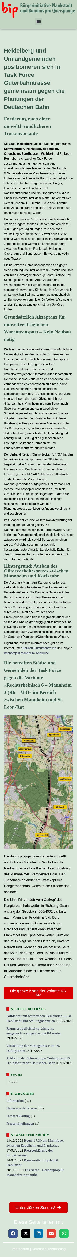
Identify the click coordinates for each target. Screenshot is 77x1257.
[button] (38, 21)
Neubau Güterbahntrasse (39, 648)
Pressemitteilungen (20, 1123)
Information (15, 1101)
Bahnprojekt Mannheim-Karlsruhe (26, 653)
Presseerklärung (18, 1116)
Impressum (20, 1249)
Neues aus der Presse (21, 1108)
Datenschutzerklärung (49, 1249)
